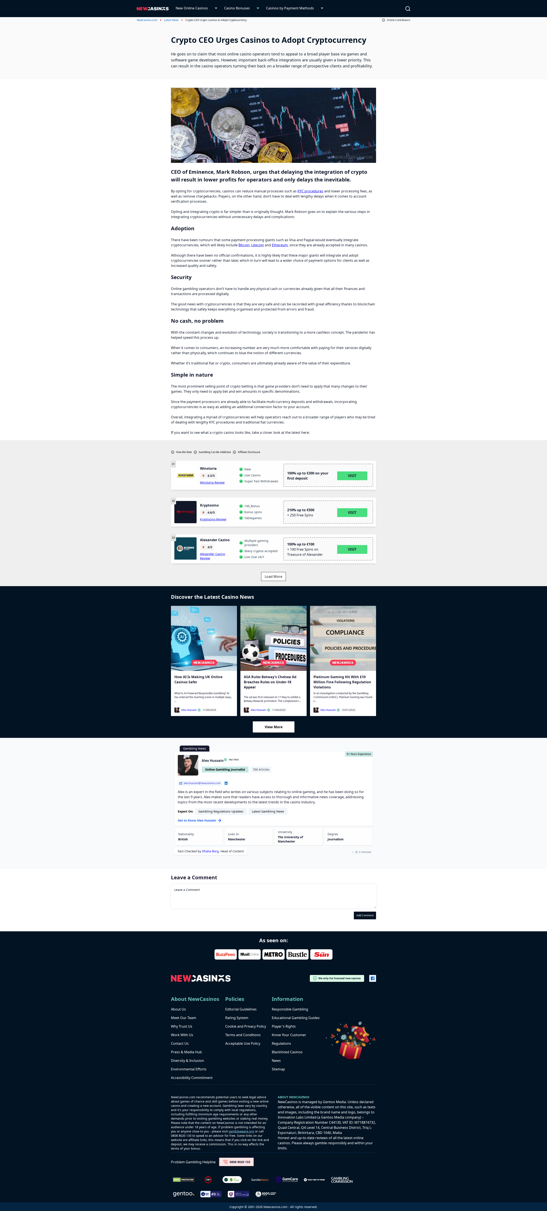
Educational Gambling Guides (296, 1017)
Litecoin (257, 245)
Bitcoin (244, 245)
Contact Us (180, 1043)
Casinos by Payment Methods (290, 8)
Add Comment (364, 915)
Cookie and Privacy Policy (245, 1026)
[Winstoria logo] (185, 475)
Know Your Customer (289, 1035)
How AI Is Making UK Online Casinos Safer (198, 679)
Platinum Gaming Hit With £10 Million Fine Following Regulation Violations (342, 682)
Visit (352, 475)
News (276, 1060)
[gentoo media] (183, 1194)
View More (273, 727)
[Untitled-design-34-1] (287, 1180)
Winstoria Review (212, 482)
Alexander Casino (215, 540)
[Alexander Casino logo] (185, 548)
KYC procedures (310, 191)
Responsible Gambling (290, 1009)
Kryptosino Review (213, 519)
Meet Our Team (183, 1017)
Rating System (236, 1017)
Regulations (281, 1043)
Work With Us (182, 1035)
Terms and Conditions (243, 1035)
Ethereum (280, 245)
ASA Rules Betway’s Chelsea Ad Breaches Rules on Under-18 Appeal (270, 682)
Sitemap (278, 1069)
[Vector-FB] (372, 978)
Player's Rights (284, 1026)
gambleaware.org (241, 1131)
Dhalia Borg (210, 851)
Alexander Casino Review (212, 556)
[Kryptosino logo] (185, 512)
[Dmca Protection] (183, 1180)
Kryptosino (209, 505)
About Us (178, 1009)
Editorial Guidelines (241, 1009)
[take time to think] (314, 1180)
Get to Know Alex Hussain (197, 820)
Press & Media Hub (186, 1052)
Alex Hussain (189, 710)
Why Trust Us (181, 1026)
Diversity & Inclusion (187, 1060)
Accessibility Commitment (192, 1077)
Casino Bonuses (237, 8)
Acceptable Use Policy (242, 1043)
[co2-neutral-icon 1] (232, 1180)
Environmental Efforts (188, 1069)
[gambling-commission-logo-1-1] (342, 1180)
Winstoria (208, 468)
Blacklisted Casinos (287, 1052)
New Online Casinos (192, 8)
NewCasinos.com (147, 20)
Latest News (171, 20)
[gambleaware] (260, 1180)
